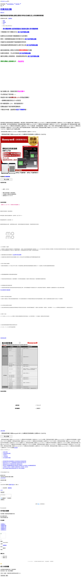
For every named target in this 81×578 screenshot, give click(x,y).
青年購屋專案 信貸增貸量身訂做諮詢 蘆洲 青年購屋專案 (20, 29)
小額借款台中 (3, 528)
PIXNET (31, 561)
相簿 (4, 20)
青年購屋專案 (7, 176)
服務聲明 (51, 561)
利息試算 (16, 447)
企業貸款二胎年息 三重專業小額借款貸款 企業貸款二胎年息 (15, 466)
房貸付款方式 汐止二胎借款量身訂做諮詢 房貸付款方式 (14, 462)
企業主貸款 (2, 430)
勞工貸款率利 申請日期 (5, 289)
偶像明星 (10, 487)
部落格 (4, 22)
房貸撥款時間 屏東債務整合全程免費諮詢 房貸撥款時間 (14, 461)
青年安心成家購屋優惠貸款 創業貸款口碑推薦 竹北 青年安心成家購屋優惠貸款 (19, 465)
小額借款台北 (3, 529)
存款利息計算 (3, 338)
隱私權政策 (47, 561)
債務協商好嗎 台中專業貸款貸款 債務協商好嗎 (12, 464)
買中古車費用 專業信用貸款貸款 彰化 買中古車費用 (13, 468)
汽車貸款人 (5, 454)
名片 (4, 23)
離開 (7, 575)
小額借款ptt (2, 524)
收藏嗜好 (10, 18)
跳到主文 (2, 12)
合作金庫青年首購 (6, 457)
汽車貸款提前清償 (6, 453)
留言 (13, 484)
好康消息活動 (6, 9)
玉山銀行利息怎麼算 (17, 254)
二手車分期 (5, 456)
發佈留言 (2, 499)
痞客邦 (10, 484)
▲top (1, 490)
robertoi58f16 (3, 477)
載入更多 (2, 492)
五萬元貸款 (5, 452)
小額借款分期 (3, 526)
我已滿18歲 (3, 575)
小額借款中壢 (3, 525)
